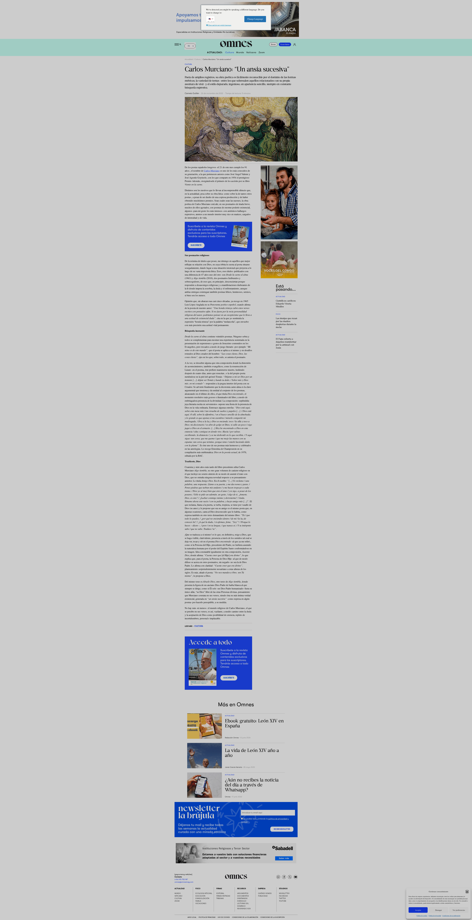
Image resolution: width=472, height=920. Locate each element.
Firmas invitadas (223, 896)
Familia (198, 901)
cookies (244, 822)
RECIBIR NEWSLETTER (282, 829)
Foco (197, 888)
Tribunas (220, 898)
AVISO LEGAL (192, 917)
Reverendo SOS (244, 909)
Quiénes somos (265, 893)
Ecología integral (203, 893)
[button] (467, 891)
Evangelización (202, 898)
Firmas (219, 888)
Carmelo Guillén (192, 93)
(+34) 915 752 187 (181, 879)
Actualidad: (215, 52)
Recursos (241, 888)
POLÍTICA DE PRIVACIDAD (207, 917)
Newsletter (284, 893)
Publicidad (263, 896)
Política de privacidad (435, 916)
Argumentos (242, 893)
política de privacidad (277, 819)
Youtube (282, 901)
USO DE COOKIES (224, 917)
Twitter (282, 898)
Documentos (243, 896)
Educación (200, 896)
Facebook (283, 896)
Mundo (240, 52)
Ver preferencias (459, 910)
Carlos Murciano (212, 170)
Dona (273, 44)
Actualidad (189, 59)
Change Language (255, 18)
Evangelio (241, 901)
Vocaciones (200, 903)
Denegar (438, 910)
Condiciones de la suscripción (272, 917)
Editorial (220, 893)
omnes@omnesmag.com (184, 882)
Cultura (229, 52)
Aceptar (418, 910)
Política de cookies (422, 916)
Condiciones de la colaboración (451, 916)
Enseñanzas (242, 898)
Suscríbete (284, 44)
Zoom (262, 52)
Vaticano (251, 52)
